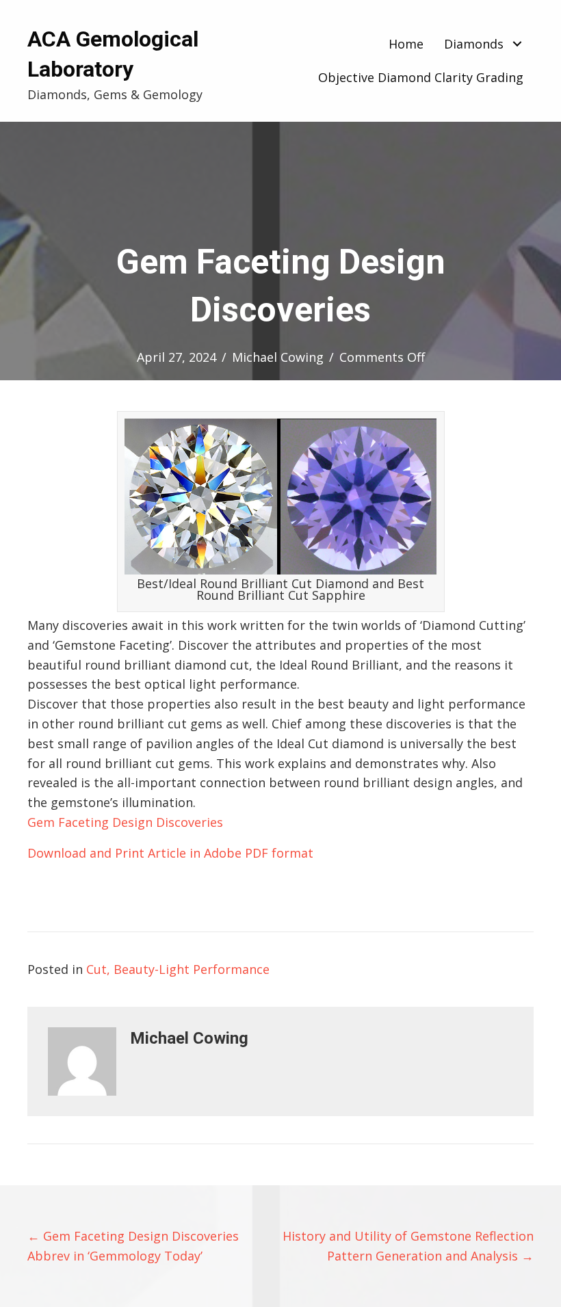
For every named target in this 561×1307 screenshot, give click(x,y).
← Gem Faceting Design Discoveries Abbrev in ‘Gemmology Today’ (133, 1246)
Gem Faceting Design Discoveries (125, 822)
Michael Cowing (278, 357)
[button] (517, 44)
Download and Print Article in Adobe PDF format (170, 853)
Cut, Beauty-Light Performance (178, 969)
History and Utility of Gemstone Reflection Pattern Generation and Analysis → (408, 1246)
